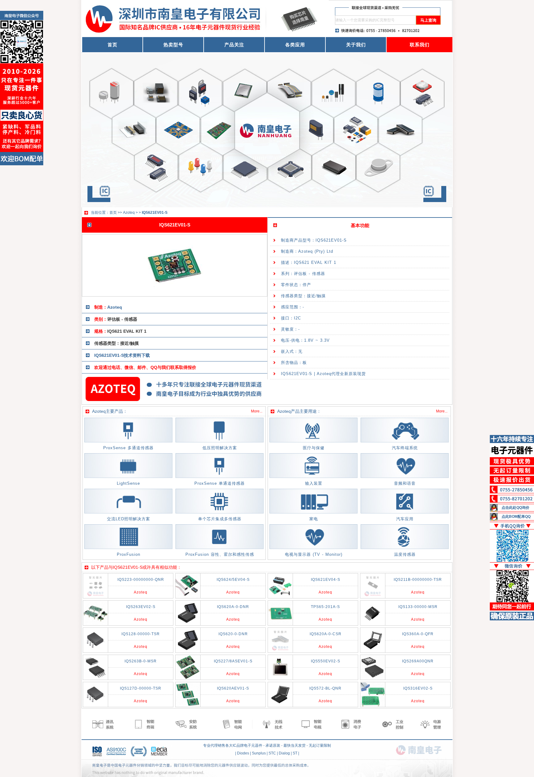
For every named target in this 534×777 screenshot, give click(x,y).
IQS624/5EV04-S (233, 579)
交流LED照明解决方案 (128, 519)
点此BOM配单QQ (516, 516)
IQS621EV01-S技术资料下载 (122, 355)
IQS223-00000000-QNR (140, 579)
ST (295, 753)
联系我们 (420, 44)
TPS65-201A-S (325, 607)
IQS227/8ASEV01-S (233, 661)
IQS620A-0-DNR (233, 607)
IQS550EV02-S (325, 661)
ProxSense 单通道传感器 (219, 483)
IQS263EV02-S (140, 607)
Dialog (284, 753)
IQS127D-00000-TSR (140, 688)
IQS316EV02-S (418, 688)
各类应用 (295, 44)
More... (256, 411)
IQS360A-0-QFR (418, 634)
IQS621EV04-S (325, 579)
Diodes (243, 753)
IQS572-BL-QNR (325, 688)
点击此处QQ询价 (515, 507)
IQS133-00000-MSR (418, 607)
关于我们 (356, 44)
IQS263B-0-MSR (141, 661)
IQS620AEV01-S (233, 688)
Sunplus (259, 753)
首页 (112, 44)
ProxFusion (128, 554)
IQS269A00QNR (418, 661)
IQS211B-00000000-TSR (418, 579)
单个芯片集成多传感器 (219, 519)
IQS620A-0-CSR (325, 634)
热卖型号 (173, 44)
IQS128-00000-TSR (140, 634)
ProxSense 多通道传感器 (128, 448)
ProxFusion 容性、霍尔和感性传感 (219, 554)
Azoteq (129, 212)
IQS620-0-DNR (233, 634)
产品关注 (234, 44)
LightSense (128, 483)
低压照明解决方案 (219, 448)
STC (272, 753)
